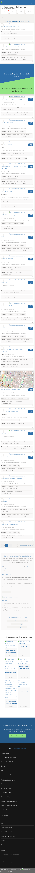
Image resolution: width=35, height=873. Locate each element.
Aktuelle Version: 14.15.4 (6, 872)
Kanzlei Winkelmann (6, 191)
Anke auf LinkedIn (6, 592)
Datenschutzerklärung (6, 827)
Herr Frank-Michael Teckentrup (10, 26)
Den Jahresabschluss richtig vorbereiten (17, 627)
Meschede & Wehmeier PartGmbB (10, 389)
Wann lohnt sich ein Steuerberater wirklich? (17, 621)
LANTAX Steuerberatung (8, 215)
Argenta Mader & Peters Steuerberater (11, 47)
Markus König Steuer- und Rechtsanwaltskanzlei (11, 673)
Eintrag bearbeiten (5, 784)
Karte (13, 12)
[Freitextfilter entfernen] (27, 2)
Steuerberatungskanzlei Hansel (9, 524)
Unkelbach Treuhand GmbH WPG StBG (24, 667)
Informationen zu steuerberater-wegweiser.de (12, 774)
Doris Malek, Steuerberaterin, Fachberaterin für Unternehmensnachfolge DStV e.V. (11, 703)
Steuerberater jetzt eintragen (18, 735)
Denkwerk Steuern (6, 456)
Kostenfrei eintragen (6, 788)
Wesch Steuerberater (7, 258)
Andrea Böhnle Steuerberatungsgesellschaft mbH (11, 652)
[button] (3, 545)
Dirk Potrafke (24, 647)
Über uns (3, 766)
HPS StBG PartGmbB (7, 122)
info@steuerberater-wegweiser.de (11, 854)
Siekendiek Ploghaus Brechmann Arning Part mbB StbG (13, 167)
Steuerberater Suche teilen (26, 545)
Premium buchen (7, 792)
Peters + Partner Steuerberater (9, 411)
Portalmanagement (5, 845)
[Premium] (31, 639)
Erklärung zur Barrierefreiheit (8, 836)
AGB (2, 823)
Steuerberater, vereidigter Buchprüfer (11, 478)
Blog (2, 770)
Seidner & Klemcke (6, 327)
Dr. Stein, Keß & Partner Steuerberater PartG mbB (24, 691)
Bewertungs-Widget (6, 797)
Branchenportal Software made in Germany (11, 869)
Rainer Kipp (4, 282)
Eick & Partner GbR (6, 306)
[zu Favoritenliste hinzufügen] (2, 25)
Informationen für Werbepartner (9, 805)
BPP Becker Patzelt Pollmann (9, 236)
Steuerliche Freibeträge (17, 624)
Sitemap (3, 840)
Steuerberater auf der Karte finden (9, 761)
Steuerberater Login (7, 862)
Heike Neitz (4, 501)
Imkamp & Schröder (6, 144)
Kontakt (5, 809)
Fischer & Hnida (5, 433)
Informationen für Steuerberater (9, 801)
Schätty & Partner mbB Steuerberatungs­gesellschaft (12, 350)
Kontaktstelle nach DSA (7, 832)
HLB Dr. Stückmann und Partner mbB (11, 99)
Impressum (3, 819)
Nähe (21, 12)
